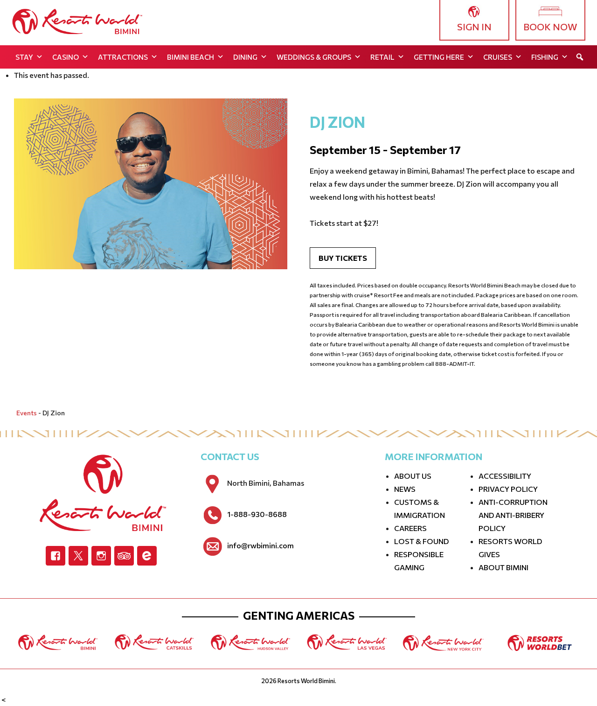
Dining (245, 57)
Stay (24, 57)
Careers (410, 528)
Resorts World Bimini (306, 681)
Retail (382, 57)
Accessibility (505, 475)
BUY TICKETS (343, 257)
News (405, 488)
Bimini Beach (190, 57)
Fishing (544, 57)
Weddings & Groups (314, 57)
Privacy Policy (508, 488)
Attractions (123, 57)
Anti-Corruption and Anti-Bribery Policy (513, 514)
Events (26, 413)
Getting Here (439, 57)
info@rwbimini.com (260, 545)
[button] (580, 57)
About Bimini (503, 567)
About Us (412, 475)
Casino (65, 57)
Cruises (497, 57)
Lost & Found (421, 541)
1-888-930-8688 (257, 514)
